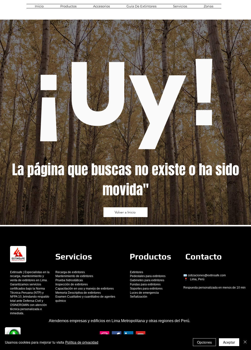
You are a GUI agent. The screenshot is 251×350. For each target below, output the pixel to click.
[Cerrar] (245, 342)
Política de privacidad (81, 342)
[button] (68, 6)
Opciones (204, 342)
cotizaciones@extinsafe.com (207, 275)
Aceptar (229, 342)
